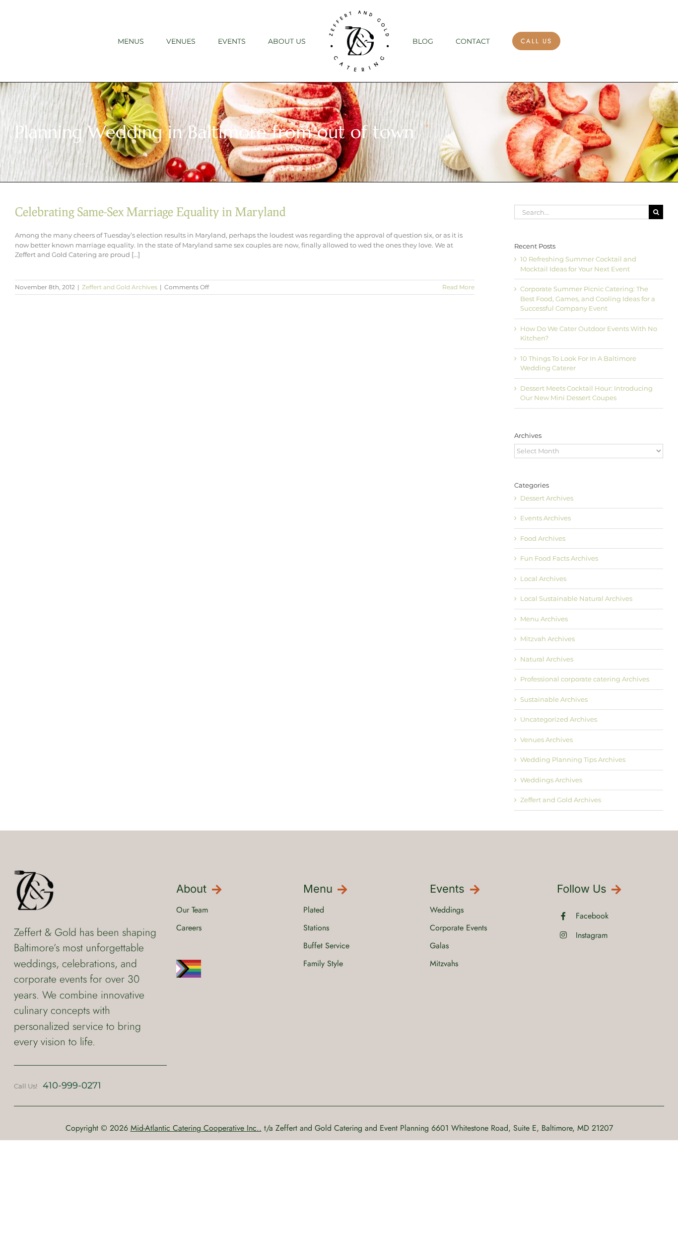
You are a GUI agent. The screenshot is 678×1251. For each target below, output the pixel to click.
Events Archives (545, 518)
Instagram (592, 935)
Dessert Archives (546, 498)
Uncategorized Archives (558, 719)
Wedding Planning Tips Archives (572, 759)
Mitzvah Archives (547, 639)
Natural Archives (546, 659)
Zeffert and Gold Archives (119, 287)
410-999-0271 (72, 1085)
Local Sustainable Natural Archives (576, 598)
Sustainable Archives (554, 699)
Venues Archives (546, 740)
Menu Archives (544, 619)
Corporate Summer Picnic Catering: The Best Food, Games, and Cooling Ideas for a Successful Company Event (587, 298)
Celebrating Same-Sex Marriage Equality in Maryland (150, 211)
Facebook (592, 915)
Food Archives (542, 538)
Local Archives (543, 579)
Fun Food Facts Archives (559, 558)
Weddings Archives (551, 780)
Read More (458, 287)
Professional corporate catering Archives (584, 679)
